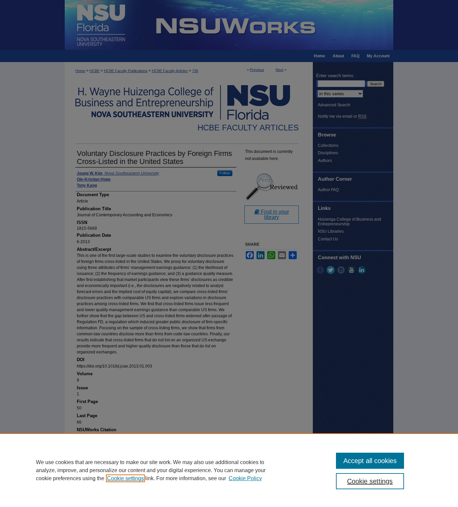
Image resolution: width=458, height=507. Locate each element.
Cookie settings (125, 478)
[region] (229, 470)
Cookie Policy (245, 478)
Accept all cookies (370, 460)
